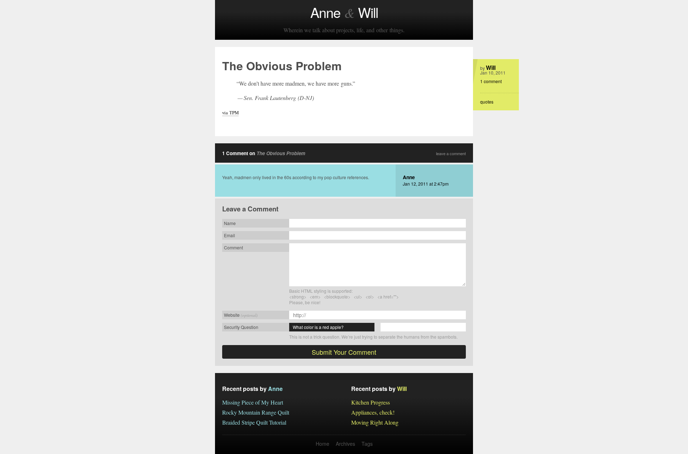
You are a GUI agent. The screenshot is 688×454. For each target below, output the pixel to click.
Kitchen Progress (370, 402)
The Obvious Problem (281, 153)
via (230, 112)
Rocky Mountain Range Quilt (255, 412)
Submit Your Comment (344, 352)
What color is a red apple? (318, 327)
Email (229, 235)
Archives (345, 443)
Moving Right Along (374, 422)
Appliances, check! (373, 412)
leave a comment (451, 154)
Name (230, 223)
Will (491, 67)
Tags (367, 443)
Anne (409, 177)
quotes (486, 102)
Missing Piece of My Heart (252, 402)
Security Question (241, 327)
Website (241, 315)
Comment (233, 247)
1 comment (491, 81)
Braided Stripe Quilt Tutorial (254, 422)
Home (322, 443)
